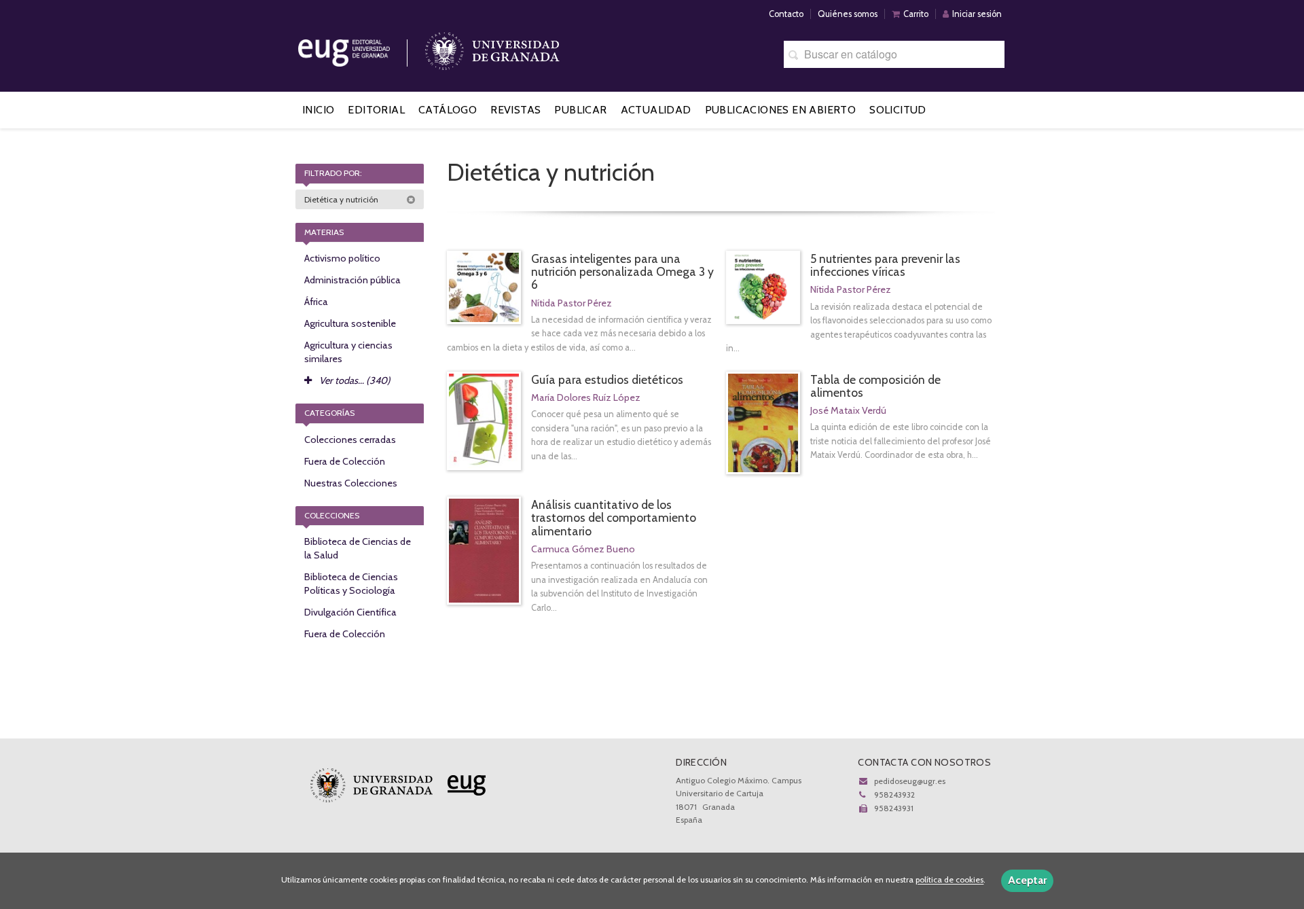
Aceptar (1027, 880)
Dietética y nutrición (342, 199)
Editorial (376, 109)
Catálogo (447, 109)
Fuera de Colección (344, 461)
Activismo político (342, 258)
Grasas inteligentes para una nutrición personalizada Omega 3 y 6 (622, 271)
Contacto (786, 14)
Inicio (318, 109)
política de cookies (949, 880)
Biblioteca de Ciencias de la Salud (357, 548)
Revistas (515, 109)
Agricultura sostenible (350, 323)
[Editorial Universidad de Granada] (361, 48)
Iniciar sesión (977, 14)
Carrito (915, 14)
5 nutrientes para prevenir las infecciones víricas (885, 265)
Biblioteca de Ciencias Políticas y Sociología (351, 583)
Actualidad (656, 109)
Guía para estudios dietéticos (607, 379)
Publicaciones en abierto (780, 109)
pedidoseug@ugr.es (909, 781)
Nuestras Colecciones (350, 483)
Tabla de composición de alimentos (875, 385)
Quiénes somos (847, 14)
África (316, 302)
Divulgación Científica (350, 612)
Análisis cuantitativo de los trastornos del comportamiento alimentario (613, 517)
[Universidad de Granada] (492, 48)
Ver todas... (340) (354, 380)
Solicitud (897, 109)
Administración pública (352, 280)
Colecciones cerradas (350, 439)
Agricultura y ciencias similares (348, 352)
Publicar (580, 109)
